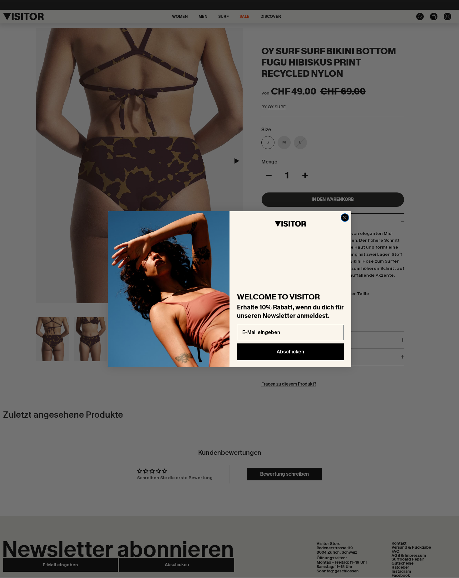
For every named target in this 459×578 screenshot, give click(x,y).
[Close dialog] (345, 217)
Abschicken (290, 351)
